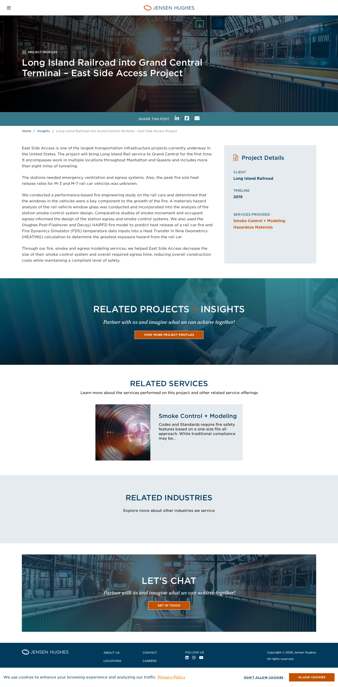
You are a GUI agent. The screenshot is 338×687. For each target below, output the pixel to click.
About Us (111, 652)
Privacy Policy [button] (171, 677)
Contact (150, 652)
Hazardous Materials (253, 227)
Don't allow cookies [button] (264, 677)
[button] (312, 677)
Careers (150, 661)
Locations (112, 661)
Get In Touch (169, 605)
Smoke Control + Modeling (259, 221)
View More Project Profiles (169, 334)
